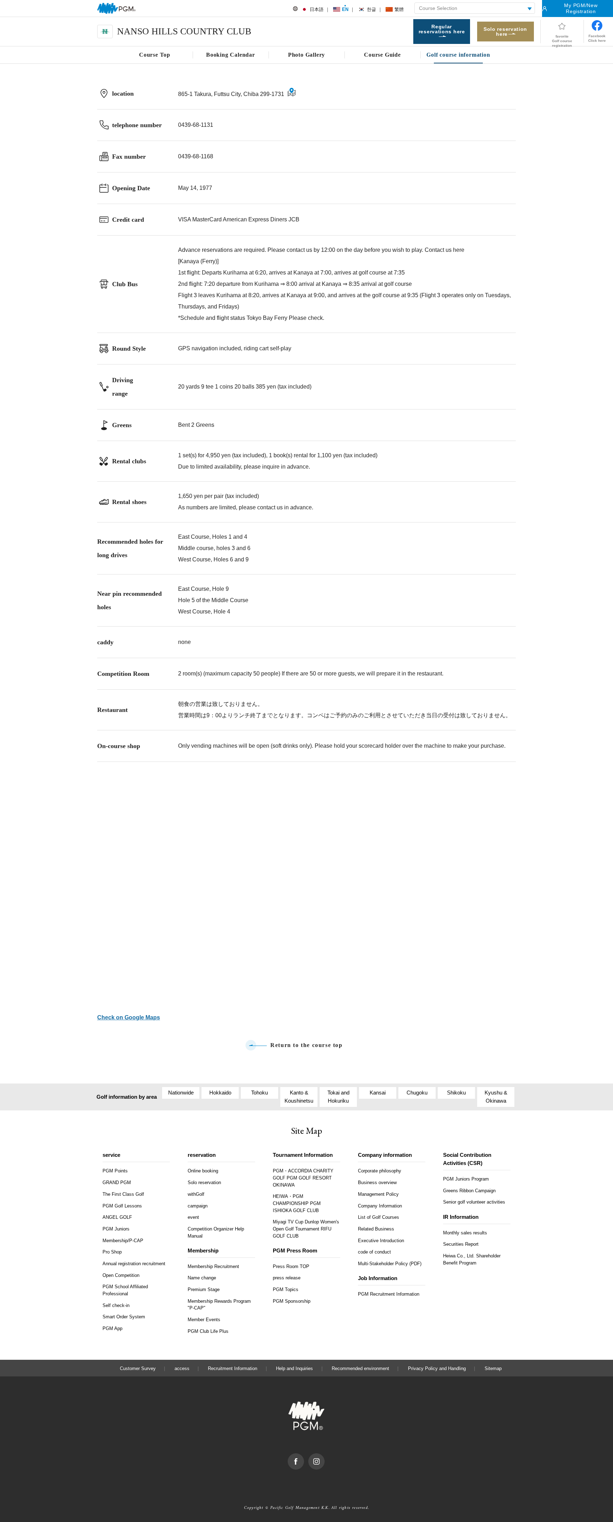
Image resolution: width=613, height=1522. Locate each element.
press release (286, 1277)
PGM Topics (285, 1289)
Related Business (376, 1229)
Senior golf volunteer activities (474, 1202)
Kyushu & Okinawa (496, 1097)
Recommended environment (360, 1368)
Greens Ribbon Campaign (469, 1190)
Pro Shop (112, 1252)
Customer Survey (138, 1368)
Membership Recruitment (213, 1266)
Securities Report (461, 1244)
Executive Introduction (381, 1240)
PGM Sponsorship (291, 1301)
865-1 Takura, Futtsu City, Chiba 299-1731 (231, 94)
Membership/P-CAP (123, 1240)
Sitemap (493, 1368)
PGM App (112, 1328)
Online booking (203, 1170)
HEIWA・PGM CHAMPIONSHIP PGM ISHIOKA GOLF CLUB (297, 1203)
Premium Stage (204, 1289)
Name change (202, 1277)
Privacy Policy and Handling (437, 1368)
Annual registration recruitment (134, 1263)
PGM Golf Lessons (122, 1206)
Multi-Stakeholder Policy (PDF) (389, 1263)
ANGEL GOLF (117, 1217)
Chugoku (417, 1093)
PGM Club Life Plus (208, 1331)
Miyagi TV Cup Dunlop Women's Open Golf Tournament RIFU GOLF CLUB (306, 1228)
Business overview (377, 1182)
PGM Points (115, 1170)
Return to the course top (306, 1045)
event (193, 1217)
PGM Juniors (116, 1229)
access (182, 1368)
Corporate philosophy (379, 1170)
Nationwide (181, 1093)
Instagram (324, 1456)
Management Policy (378, 1194)
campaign (198, 1206)
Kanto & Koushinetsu (299, 1097)
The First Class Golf (123, 1194)
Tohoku (259, 1093)
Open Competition (121, 1275)
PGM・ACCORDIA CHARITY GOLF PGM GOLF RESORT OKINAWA (303, 1177)
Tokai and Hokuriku (338, 1097)
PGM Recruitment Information (388, 1294)
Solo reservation (204, 1182)
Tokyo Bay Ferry (267, 318)
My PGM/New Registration (580, 8)
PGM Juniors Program (466, 1179)
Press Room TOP (291, 1266)
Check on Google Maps (128, 1017)
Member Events (204, 1319)
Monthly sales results (465, 1232)
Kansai (378, 1093)
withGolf (196, 1194)
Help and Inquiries (294, 1368)
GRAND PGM (117, 1182)
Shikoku (456, 1093)
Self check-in (116, 1305)
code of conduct (374, 1252)
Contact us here (444, 250)
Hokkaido (220, 1093)
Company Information (380, 1206)
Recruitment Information (232, 1368)
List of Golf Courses (378, 1217)
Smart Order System (124, 1316)
